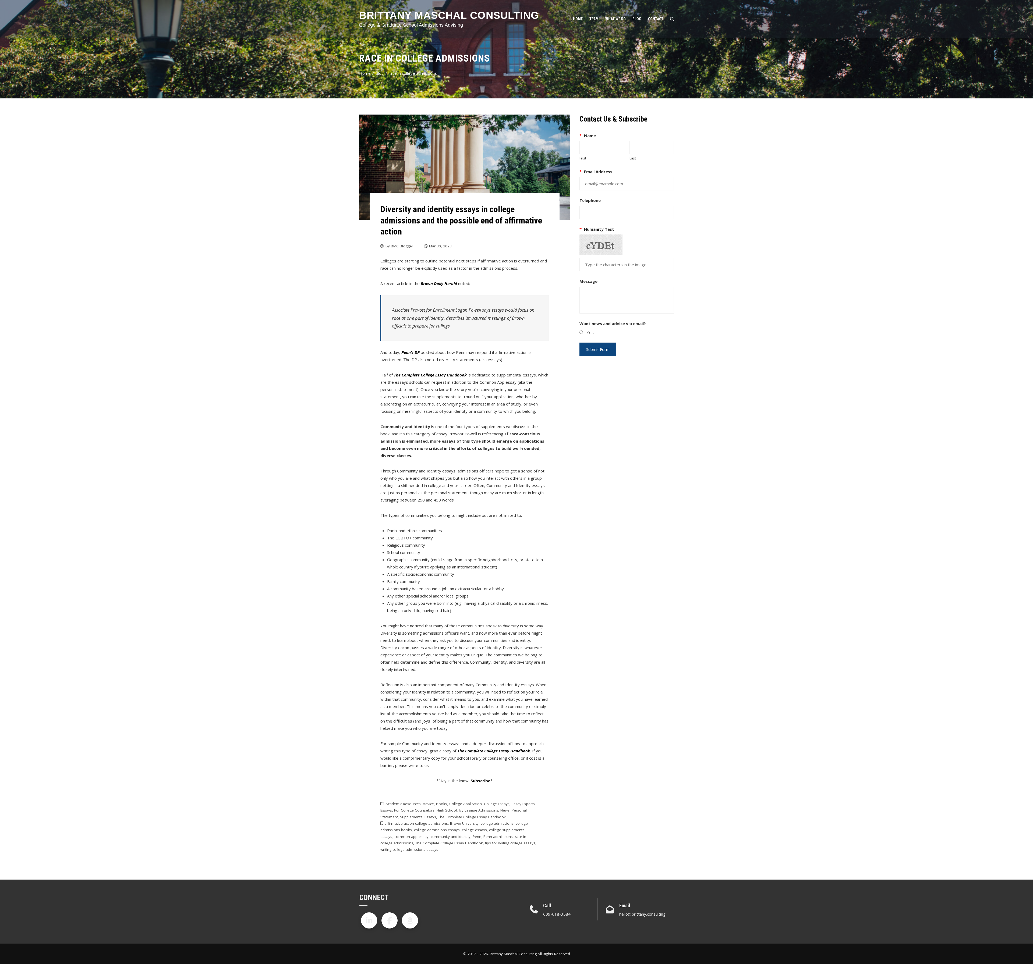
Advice (428, 803)
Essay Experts (523, 803)
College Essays (497, 803)
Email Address (595, 171)
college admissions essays (437, 829)
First (582, 158)
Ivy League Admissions (478, 810)
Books (441, 803)
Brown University (464, 823)
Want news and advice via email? (612, 323)
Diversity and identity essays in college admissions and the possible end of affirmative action (461, 220)
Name (587, 135)
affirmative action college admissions (416, 823)
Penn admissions (498, 836)
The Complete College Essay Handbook (472, 816)
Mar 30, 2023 (440, 246)
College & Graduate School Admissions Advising (411, 25)
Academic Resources (403, 803)
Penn (477, 836)
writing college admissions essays (409, 849)
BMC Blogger (402, 246)
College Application (465, 803)
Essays (386, 810)
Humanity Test (596, 229)
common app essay (411, 836)
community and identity (450, 836)
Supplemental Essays (418, 816)
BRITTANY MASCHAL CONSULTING (449, 15)
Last (632, 158)
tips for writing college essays (510, 843)
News (505, 810)
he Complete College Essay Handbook (431, 375)
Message (588, 281)
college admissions (497, 823)
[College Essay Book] (410, 920)
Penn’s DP (410, 352)
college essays (474, 829)
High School (447, 810)
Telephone (590, 200)
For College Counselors (414, 810)
